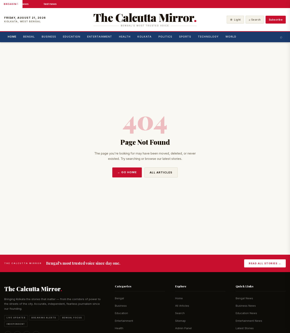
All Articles (161, 172)
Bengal (29, 36)
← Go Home (127, 172)
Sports (185, 36)
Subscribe (276, 19)
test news (22, 4)
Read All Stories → (265, 263)
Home (12, 36)
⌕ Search (255, 19)
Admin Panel (183, 328)
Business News (246, 305)
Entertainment (99, 36)
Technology (208, 36)
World (230, 36)
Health (125, 36)
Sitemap (180, 320)
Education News (246, 313)
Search (180, 313)
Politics (165, 36)
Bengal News (244, 298)
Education (71, 36)
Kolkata (144, 36)
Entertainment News (249, 320)
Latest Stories (245, 328)
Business (49, 36)
